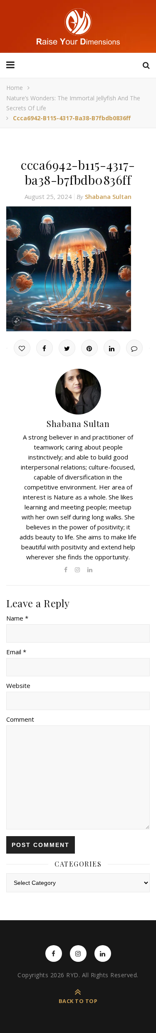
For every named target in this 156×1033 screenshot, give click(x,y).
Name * (17, 618)
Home (14, 88)
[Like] (22, 348)
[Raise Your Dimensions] (78, 26)
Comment (20, 719)
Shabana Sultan (108, 196)
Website (18, 685)
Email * (16, 652)
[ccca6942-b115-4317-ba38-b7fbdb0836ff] (78, 268)
